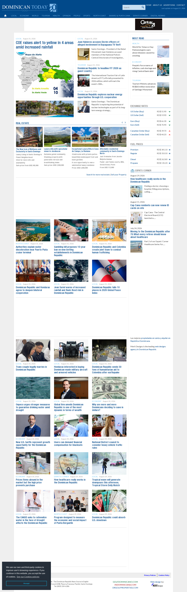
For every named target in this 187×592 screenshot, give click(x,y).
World (35, 15)
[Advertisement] (71, 24)
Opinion (66, 15)
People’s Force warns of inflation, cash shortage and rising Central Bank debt (144, 68)
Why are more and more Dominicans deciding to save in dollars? (107, 407)
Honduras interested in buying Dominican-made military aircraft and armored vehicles (70, 370)
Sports (86, 15)
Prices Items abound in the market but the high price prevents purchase (29, 483)
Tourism (46, 15)
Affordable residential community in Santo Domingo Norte (112, 151)
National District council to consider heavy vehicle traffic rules (107, 445)
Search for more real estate (98, 174)
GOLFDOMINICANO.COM (125, 582)
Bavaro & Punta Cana (119, 15)
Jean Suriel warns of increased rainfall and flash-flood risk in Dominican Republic (69, 290)
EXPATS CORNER (143, 171)
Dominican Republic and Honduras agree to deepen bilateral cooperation (33, 290)
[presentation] (122, 122)
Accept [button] (26, 583)
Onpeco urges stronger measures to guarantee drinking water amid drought (33, 407)
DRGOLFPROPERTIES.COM (125, 587)
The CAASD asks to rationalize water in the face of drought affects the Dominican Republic (31, 520)
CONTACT (181, 5)
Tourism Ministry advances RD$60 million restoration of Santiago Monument (144, 86)
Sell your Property (118, 174)
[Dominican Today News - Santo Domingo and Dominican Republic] (29, 7)
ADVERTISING (169, 5)
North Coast (99, 15)
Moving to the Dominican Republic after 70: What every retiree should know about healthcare (150, 234)
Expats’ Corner (140, 15)
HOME (148, 5)
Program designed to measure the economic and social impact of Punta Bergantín (70, 520)
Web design (155, 582)
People (77, 15)
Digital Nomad (158, 15)
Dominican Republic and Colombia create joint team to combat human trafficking (109, 250)
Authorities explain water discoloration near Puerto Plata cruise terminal (32, 250)
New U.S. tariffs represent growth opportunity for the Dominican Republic (33, 445)
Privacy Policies (150, 575)
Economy (24, 15)
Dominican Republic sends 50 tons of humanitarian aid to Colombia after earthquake (106, 370)
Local (14, 15)
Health (56, 15)
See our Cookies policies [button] (28, 577)
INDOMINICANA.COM (125, 584)
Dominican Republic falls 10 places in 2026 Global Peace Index (106, 290)
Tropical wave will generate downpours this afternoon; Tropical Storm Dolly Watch (106, 483)
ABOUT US (157, 5)
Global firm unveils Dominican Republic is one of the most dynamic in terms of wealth (68, 407)
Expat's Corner (61, 476)
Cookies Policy (164, 575)
